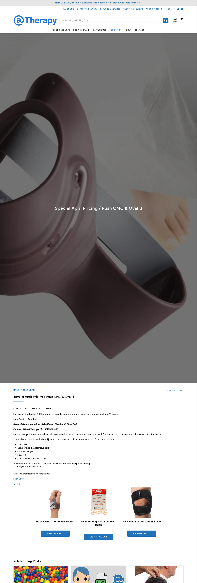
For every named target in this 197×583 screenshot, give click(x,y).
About (128, 30)
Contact (139, 30)
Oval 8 (16, 483)
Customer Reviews (133, 9)
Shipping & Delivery (87, 9)
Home (16, 390)
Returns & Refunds (110, 9)
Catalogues (99, 30)
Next (181, 390)
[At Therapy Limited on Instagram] (178, 9)
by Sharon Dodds (20, 408)
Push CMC (18, 478)
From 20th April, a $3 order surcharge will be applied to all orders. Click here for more (97, 2)
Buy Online (68, 9)
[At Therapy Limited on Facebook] (174, 9)
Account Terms (154, 9)
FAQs (167, 9)
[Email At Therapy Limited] (181, 9)
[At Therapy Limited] (35, 20)
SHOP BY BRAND (81, 30)
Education (115, 30)
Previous (172, 390)
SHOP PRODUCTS (61, 30)
